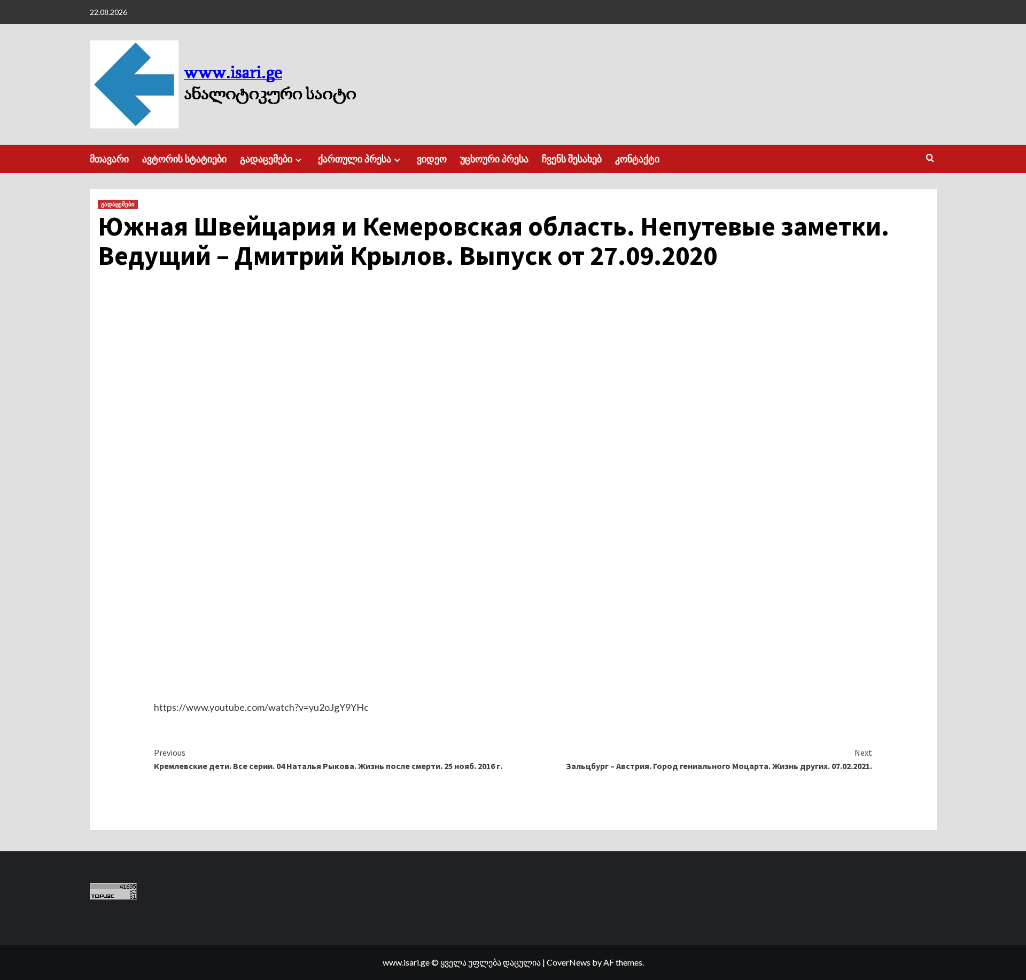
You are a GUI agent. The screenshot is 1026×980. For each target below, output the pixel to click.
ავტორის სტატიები (184, 159)
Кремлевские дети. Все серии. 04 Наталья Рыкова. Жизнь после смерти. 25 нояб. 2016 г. (328, 759)
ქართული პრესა (354, 159)
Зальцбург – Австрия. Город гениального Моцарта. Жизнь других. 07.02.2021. (719, 759)
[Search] (930, 158)
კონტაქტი (637, 159)
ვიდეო (432, 159)
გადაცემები (266, 159)
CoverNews (568, 962)
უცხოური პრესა (494, 159)
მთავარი (109, 159)
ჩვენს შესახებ (572, 159)
